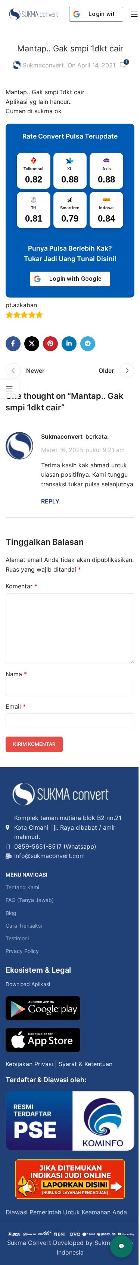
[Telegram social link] (87, 343)
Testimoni (17, 938)
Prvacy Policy (22, 951)
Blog (11, 913)
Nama (16, 674)
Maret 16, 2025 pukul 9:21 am (83, 450)
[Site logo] (34, 13)
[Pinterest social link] (50, 343)
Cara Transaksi (24, 925)
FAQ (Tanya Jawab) (30, 900)
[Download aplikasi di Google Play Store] (43, 1008)
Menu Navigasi (26, 874)
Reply (50, 501)
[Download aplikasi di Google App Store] (43, 1040)
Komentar (21, 586)
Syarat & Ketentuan (85, 1064)
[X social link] (31, 343)
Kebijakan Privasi (29, 1064)
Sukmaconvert (43, 65)
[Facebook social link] (13, 343)
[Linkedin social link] (69, 343)
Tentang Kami (22, 887)
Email (16, 706)
